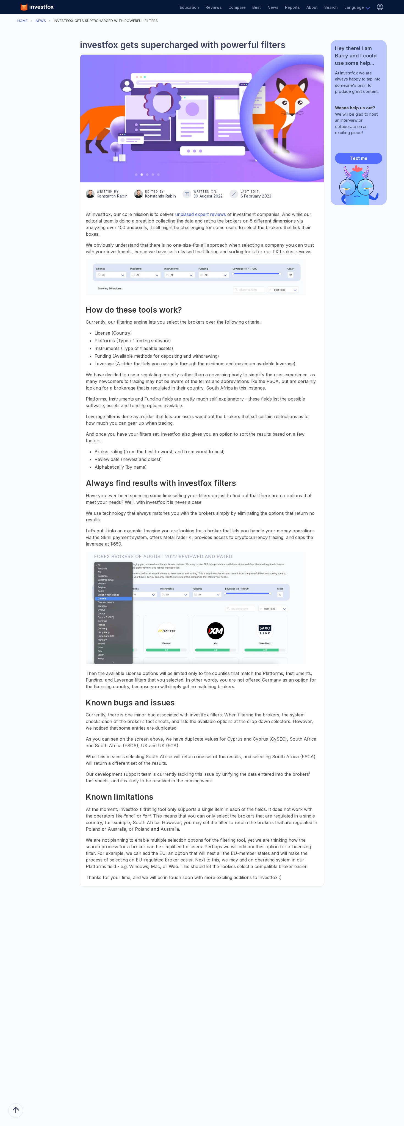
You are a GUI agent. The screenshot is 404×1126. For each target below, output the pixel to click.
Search (331, 7)
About (312, 7)
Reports (292, 7)
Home (22, 20)
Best (256, 7)
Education (189, 7)
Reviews (214, 7)
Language (354, 7)
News (272, 7)
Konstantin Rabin (112, 196)
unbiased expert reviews (200, 214)
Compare (237, 7)
